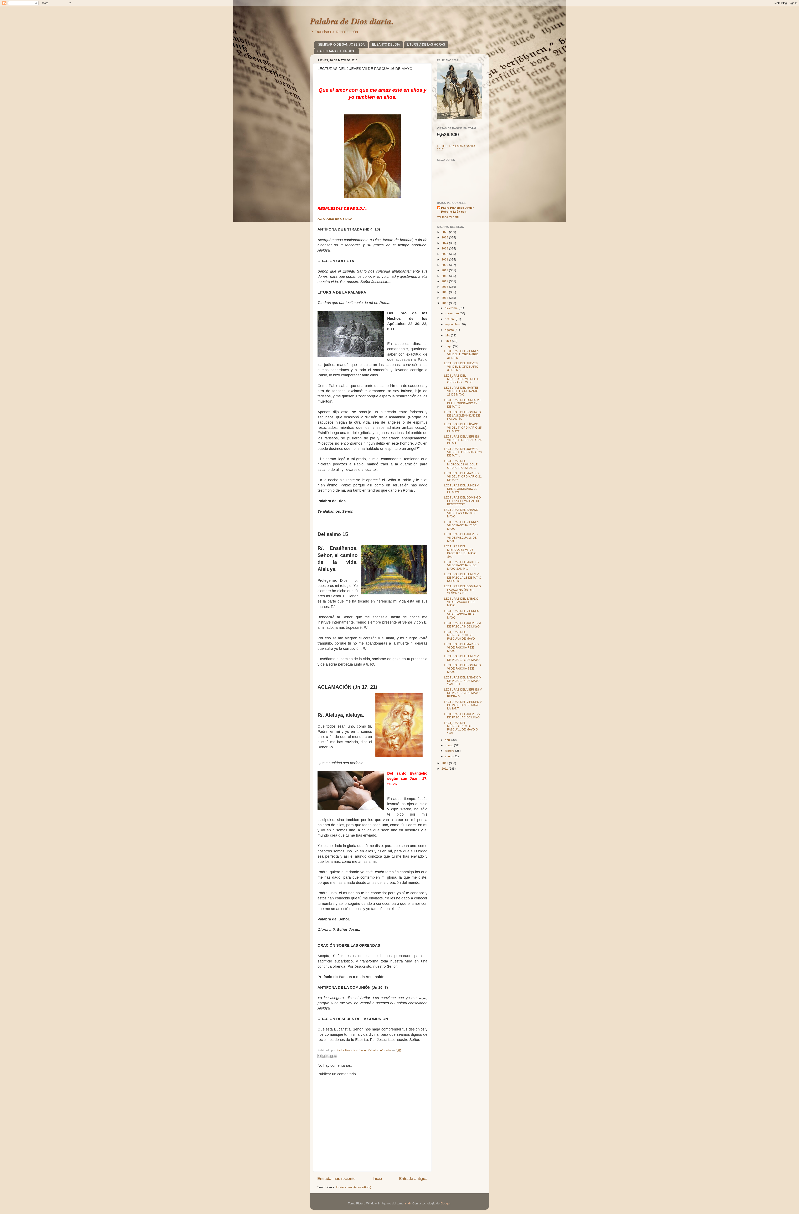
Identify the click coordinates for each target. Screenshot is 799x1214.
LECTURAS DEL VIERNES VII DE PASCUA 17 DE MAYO (461, 525)
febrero (450, 750)
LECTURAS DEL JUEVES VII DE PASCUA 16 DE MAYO (461, 537)
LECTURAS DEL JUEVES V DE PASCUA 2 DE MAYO (462, 716)
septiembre (452, 324)
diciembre (452, 308)
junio (448, 340)
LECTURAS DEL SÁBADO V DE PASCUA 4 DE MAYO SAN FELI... (462, 681)
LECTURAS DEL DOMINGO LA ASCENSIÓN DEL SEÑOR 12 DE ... (462, 590)
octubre (450, 319)
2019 (445, 270)
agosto (450, 329)
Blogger (445, 1203)
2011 (445, 768)
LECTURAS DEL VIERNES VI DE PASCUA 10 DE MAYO (461, 614)
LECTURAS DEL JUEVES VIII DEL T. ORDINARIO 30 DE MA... (461, 367)
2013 (445, 303)
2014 (445, 297)
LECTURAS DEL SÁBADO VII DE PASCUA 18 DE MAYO (461, 513)
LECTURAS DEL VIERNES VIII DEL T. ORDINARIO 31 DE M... (461, 354)
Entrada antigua (413, 1178)
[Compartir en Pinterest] (335, 1056)
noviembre (452, 313)
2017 (445, 281)
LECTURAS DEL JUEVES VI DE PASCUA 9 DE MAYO (462, 624)
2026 (445, 232)
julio (448, 335)
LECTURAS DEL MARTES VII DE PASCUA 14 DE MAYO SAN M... (461, 565)
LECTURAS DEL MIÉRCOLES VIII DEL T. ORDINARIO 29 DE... (461, 379)
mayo (449, 346)
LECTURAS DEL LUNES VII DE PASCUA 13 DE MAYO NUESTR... (462, 578)
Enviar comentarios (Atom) (353, 1187)
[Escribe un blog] (323, 1056)
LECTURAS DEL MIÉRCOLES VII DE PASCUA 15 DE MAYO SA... (460, 551)
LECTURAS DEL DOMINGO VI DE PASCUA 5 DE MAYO (462, 668)
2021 (445, 259)
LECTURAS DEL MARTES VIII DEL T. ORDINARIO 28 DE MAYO (461, 391)
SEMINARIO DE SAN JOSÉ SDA (341, 44)
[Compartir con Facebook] (331, 1056)
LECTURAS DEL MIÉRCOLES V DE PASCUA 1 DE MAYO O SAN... (461, 728)
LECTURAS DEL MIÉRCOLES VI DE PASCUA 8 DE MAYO (459, 635)
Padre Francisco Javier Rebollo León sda (457, 209)
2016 (445, 286)
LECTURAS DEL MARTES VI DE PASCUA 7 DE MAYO (461, 647)
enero (449, 756)
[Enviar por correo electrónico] (319, 1056)
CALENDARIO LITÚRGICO (336, 51)
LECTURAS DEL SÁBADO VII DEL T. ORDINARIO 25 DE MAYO (463, 428)
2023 (445, 248)
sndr (408, 1203)
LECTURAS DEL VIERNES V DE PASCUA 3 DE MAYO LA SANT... (463, 705)
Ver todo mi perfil (448, 216)
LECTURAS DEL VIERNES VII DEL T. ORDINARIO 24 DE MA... (463, 440)
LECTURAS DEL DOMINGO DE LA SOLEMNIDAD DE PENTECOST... (462, 501)
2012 (445, 763)
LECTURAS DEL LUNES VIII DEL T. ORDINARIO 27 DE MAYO (462, 403)
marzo (449, 745)
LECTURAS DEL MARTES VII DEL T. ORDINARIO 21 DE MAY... (463, 476)
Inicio (377, 1178)
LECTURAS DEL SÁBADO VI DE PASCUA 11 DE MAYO (461, 602)
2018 (445, 276)
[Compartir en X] (327, 1056)
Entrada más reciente (336, 1178)
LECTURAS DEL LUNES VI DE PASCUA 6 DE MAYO (462, 658)
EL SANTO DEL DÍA (386, 44)
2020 (445, 265)
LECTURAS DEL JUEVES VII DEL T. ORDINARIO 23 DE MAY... (463, 452)
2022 (445, 253)
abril (448, 740)
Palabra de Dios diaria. (352, 21)
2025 (445, 237)
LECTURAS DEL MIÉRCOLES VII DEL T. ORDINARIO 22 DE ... (461, 464)
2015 (445, 292)
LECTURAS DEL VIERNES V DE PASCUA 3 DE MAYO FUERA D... (463, 693)
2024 (445, 243)
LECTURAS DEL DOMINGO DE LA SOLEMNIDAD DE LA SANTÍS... (462, 415)
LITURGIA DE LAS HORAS (426, 44)
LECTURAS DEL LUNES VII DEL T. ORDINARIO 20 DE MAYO (462, 489)
